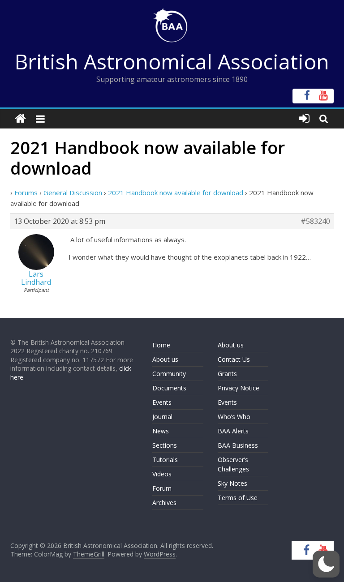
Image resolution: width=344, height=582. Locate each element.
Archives (164, 502)
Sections (164, 445)
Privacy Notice (238, 388)
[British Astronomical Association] (20, 118)
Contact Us (234, 359)
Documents (169, 388)
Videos (162, 474)
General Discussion (72, 192)
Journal (162, 416)
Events (162, 402)
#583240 (315, 221)
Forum (162, 488)
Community (169, 373)
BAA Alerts (233, 431)
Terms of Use (238, 497)
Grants (227, 373)
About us (165, 359)
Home (161, 345)
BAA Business (238, 445)
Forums (26, 192)
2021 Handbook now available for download (175, 192)
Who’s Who (234, 416)
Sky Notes (232, 483)
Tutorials (165, 459)
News (160, 431)
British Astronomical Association (172, 61)
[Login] (304, 118)
